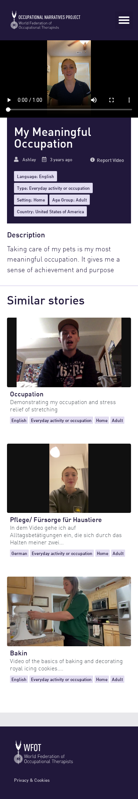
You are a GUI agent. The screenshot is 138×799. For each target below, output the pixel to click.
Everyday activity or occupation (59, 188)
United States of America (59, 211)
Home (39, 199)
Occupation (26, 393)
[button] (124, 20)
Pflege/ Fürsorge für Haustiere (56, 519)
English (46, 176)
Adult (81, 199)
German (19, 553)
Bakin (18, 652)
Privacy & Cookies (32, 780)
